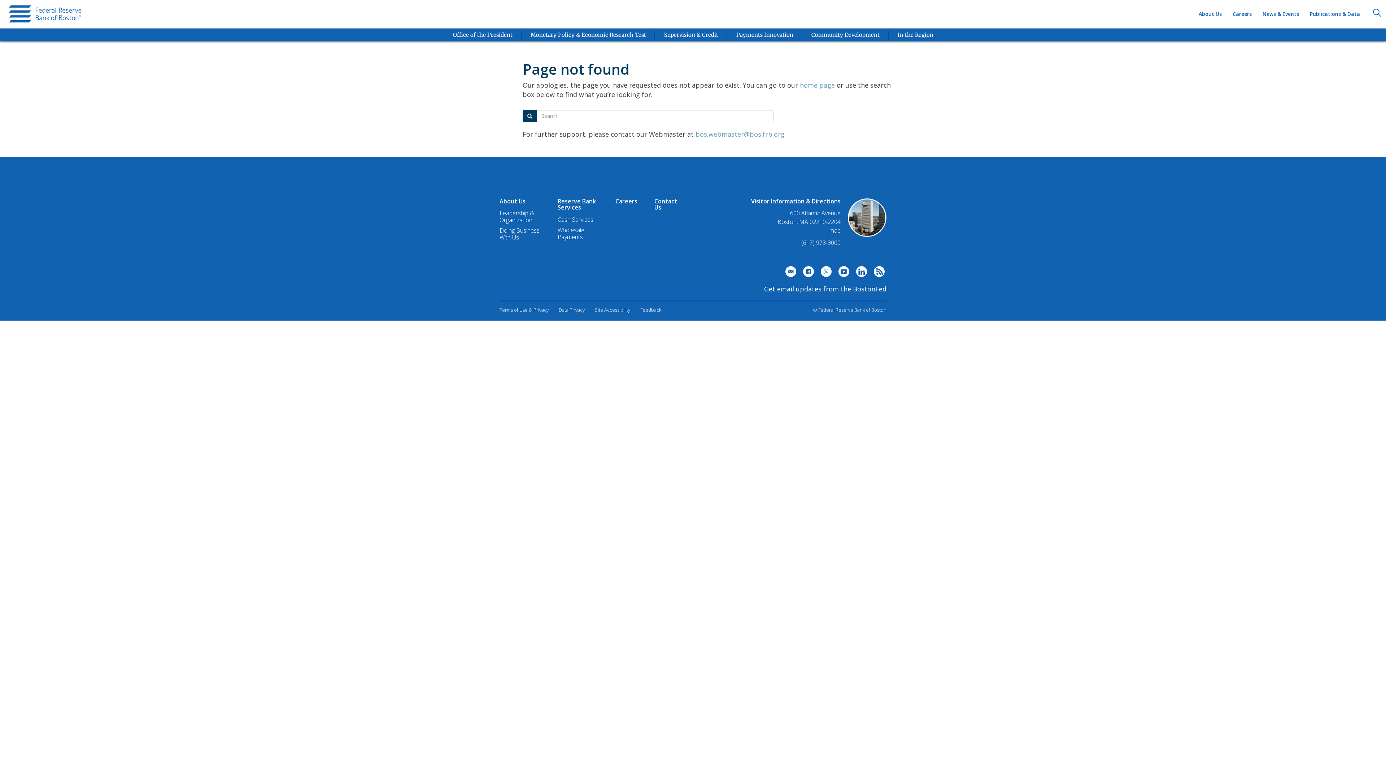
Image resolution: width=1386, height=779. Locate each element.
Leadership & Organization (517, 216)
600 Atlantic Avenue (815, 213)
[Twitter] (824, 273)
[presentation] (46, 14)
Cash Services (575, 220)
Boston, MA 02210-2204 (809, 222)
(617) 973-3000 (821, 243)
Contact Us (665, 204)
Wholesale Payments (571, 233)
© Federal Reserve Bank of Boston (849, 310)
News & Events (1281, 13)
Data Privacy (572, 310)
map (835, 230)
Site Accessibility (612, 310)
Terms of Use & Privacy (524, 310)
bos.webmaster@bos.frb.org (740, 134)
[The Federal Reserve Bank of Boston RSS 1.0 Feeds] (877, 273)
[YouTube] (842, 273)
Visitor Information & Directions (796, 201)
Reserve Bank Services (577, 204)
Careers (1242, 13)
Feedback (650, 310)
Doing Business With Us (520, 233)
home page (817, 85)
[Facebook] (806, 273)
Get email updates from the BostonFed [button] (825, 289)
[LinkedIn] (860, 273)
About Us (1210, 13)
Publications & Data (1335, 13)
